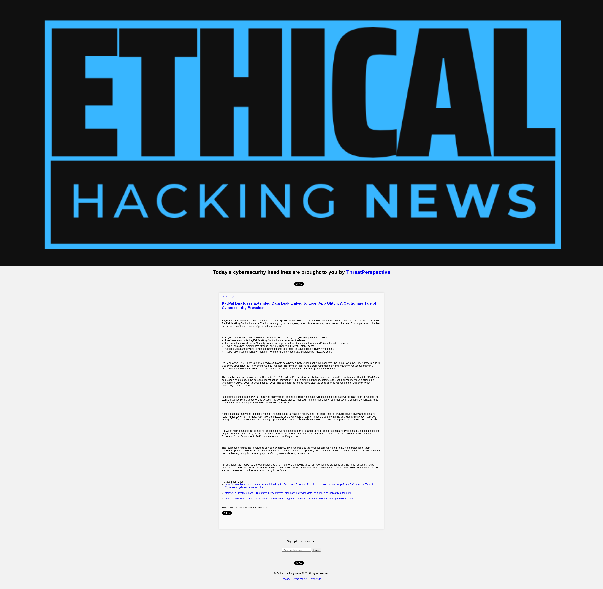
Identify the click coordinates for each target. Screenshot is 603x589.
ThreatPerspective (368, 272)
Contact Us (315, 579)
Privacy (286, 579)
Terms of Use (299, 579)
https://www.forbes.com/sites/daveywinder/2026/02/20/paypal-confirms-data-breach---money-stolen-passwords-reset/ (289, 498)
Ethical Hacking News (229, 297)
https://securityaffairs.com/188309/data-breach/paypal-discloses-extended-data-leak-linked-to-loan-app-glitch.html (288, 493)
